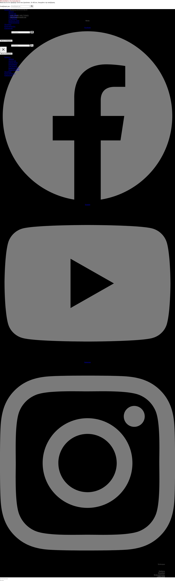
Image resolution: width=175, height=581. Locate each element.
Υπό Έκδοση (13, 19)
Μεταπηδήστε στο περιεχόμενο (10, 1)
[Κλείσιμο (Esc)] (7, 578)
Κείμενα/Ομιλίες (9, 26)
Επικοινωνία (8, 28)
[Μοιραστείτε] (5, 578)
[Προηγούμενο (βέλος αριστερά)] (1, 580)
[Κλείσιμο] (3, 50)
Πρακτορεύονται (14, 22)
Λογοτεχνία (12, 13)
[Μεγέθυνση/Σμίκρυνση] (1, 578)
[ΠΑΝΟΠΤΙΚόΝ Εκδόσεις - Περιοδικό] (10, 6)
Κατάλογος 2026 (14, 21)
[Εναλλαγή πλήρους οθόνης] (3, 578)
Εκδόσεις (162, 571)
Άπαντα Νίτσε (13, 15)
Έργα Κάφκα (13, 17)
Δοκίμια (11, 12)
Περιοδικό (7, 24)
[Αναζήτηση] (32, 32)
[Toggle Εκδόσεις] (35, 57)
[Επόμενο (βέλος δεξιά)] (3, 580)
